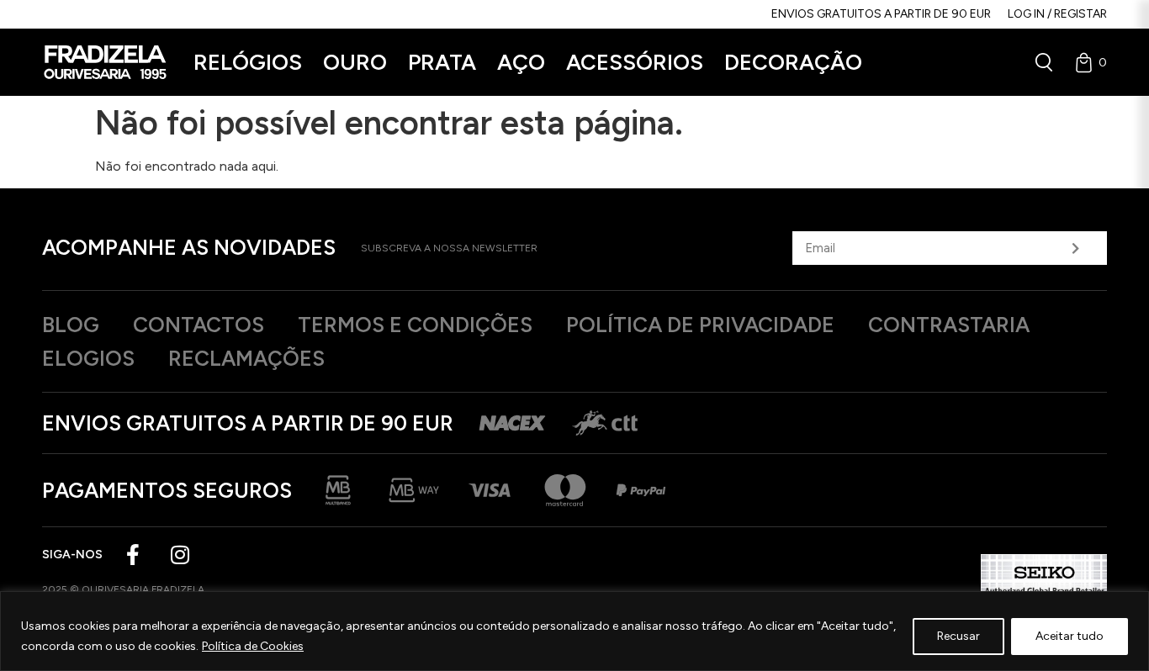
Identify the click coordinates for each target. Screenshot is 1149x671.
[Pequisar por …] (1043, 62)
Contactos (198, 324)
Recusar (958, 636)
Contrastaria (949, 324)
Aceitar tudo (1069, 636)
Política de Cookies (253, 646)
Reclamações (246, 358)
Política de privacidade (700, 324)
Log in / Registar (1057, 14)
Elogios (88, 358)
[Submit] (1075, 248)
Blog (70, 324)
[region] (574, 631)
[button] (247, 62)
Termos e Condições (415, 324)
